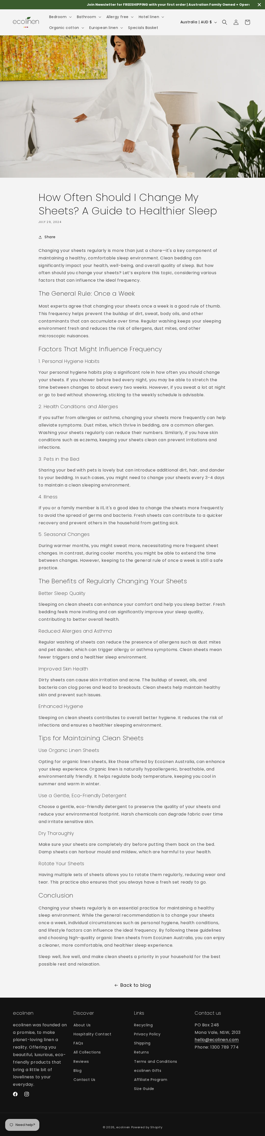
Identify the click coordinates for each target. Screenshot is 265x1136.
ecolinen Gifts (147, 1070)
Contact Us (84, 1079)
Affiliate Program (150, 1079)
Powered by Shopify (147, 1127)
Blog (77, 1070)
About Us (82, 1025)
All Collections (87, 1052)
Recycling (143, 1025)
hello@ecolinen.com (217, 1040)
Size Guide (144, 1088)
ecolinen (123, 1127)
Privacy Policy (147, 1034)
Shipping (142, 1043)
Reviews (81, 1061)
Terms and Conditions (155, 1061)
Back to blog (135, 985)
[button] (60, 16)
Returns (141, 1052)
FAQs (78, 1043)
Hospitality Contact (92, 1034)
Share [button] (50, 237)
